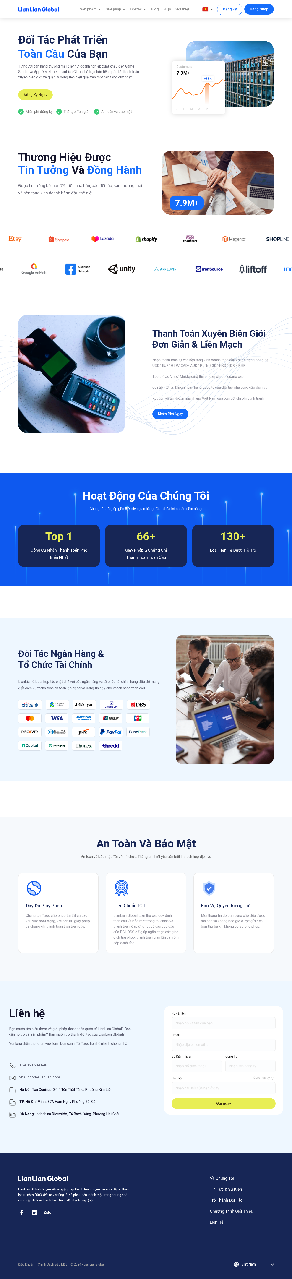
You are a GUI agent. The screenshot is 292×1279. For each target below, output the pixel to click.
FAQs (166, 9)
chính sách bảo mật (52, 1264)
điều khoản (26, 1264)
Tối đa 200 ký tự (262, 1078)
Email (176, 1035)
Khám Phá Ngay (170, 414)
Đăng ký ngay (35, 95)
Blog (155, 9)
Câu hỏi (177, 1078)
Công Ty (231, 1056)
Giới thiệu (182, 9)
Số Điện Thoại (181, 1056)
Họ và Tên (179, 1013)
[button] (208, 9)
